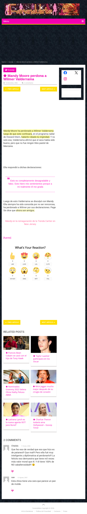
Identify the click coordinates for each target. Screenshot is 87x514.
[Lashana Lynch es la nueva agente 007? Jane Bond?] (16, 409)
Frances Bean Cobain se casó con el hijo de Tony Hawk (16, 355)
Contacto (57, 511)
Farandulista (36, 508)
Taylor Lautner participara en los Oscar (41, 359)
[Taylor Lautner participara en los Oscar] (44, 344)
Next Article (47, 89)
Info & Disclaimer (27, 511)
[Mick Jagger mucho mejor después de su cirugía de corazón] (43, 376)
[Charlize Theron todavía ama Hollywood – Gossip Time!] (44, 409)
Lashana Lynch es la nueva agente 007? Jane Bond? (16, 422)
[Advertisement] (43, 43)
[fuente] (7, 237)
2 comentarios (28, 83)
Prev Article (13, 89)
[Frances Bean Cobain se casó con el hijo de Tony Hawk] (16, 343)
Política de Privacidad (43, 511)
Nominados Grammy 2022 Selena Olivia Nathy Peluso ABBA (16, 390)
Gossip (11, 70)
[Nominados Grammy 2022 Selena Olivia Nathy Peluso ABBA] (16, 377)
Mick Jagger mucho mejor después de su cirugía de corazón (43, 389)
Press (65, 511)
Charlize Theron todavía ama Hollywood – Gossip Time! (42, 423)
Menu (6, 21)
